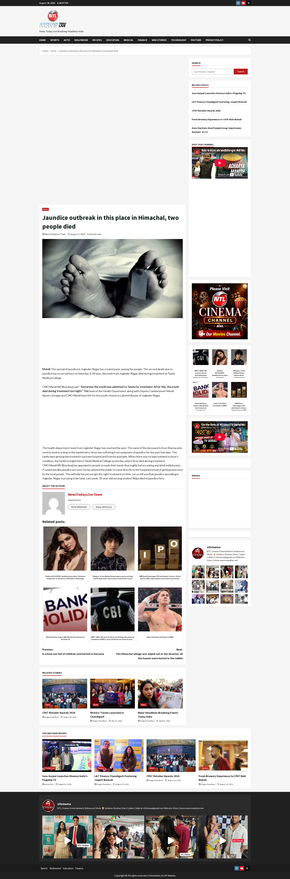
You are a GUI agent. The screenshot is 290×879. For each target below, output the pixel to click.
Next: (149, 654)
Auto (67, 39)
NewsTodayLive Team (55, 234)
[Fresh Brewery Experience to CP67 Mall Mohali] (223, 755)
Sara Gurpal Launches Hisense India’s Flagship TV (219, 93)
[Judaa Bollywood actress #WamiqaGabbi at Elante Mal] (198, 586)
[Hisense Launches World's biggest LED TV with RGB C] (212, 571)
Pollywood (50, 768)
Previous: (73, 652)
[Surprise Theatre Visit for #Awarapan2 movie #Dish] (198, 600)
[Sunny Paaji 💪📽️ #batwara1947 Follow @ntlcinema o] (241, 586)
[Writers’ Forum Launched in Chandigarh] (112, 694)
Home (42, 39)
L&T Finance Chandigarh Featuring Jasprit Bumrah (219, 101)
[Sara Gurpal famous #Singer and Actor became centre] (198, 571)
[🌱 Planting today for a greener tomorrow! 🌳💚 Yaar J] (241, 600)
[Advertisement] (112, 80)
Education (112, 39)
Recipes (97, 39)
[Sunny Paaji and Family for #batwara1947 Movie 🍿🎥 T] (212, 586)
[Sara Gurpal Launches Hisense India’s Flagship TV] (66, 755)
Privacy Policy (214, 39)
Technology (178, 39)
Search (196, 62)
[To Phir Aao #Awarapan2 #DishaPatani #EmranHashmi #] (212, 600)
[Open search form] (249, 40)
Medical (128, 39)
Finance (142, 39)
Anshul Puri (49, 784)
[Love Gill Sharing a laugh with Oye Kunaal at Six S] (241, 571)
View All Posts (104, 507)
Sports (54, 39)
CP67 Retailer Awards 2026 (58, 712)
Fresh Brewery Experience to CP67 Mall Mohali (217, 119)
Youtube (196, 39)
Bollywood (81, 39)
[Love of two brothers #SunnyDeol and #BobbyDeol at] (227, 586)
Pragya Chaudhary (51, 717)
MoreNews (155, 875)
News (45, 209)
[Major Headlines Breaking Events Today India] (160, 694)
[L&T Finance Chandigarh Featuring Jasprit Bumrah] (118, 755)
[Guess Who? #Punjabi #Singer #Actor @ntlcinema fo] (227, 571)
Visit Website (79, 507)
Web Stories (159, 39)
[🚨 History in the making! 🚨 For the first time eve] (227, 600)
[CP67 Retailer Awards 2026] (64, 694)
